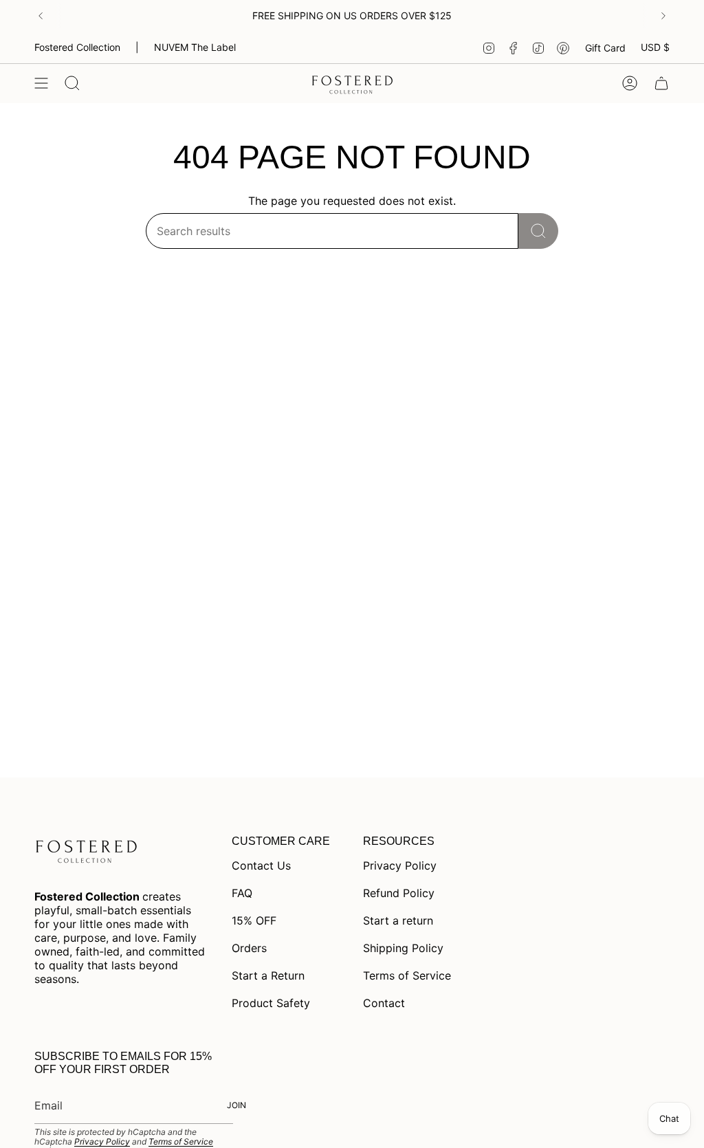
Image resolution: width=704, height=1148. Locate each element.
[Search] (538, 231)
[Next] (663, 16)
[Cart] (661, 83)
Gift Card (605, 48)
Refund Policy (398, 893)
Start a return (398, 920)
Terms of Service (407, 975)
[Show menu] (41, 83)
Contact (384, 1003)
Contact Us (261, 865)
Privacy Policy (400, 865)
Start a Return (268, 975)
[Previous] (40, 16)
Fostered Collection (77, 47)
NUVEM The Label (195, 47)
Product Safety (271, 1003)
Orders (249, 948)
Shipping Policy (403, 948)
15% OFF (254, 920)
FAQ (242, 893)
